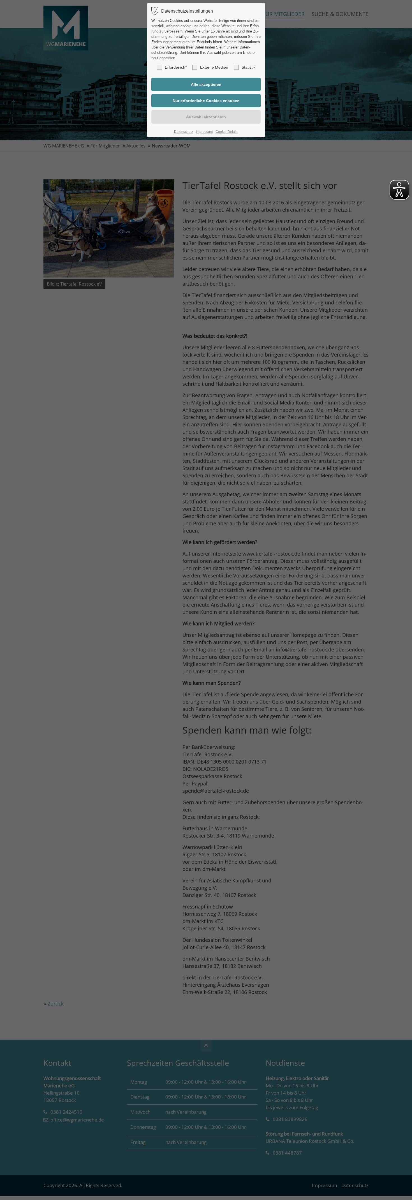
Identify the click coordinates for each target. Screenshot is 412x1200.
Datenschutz (183, 132)
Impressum (204, 132)
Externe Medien (214, 67)
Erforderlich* (176, 67)
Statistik (248, 67)
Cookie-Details (227, 132)
